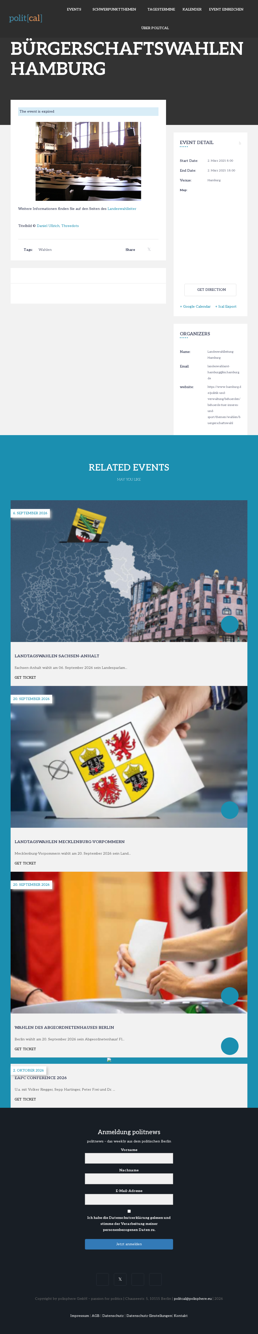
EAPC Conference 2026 (41, 1078)
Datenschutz (113, 1316)
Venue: (185, 180)
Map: (183, 190)
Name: (185, 352)
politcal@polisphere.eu (193, 1299)
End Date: (188, 170)
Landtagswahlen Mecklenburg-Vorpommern (70, 842)
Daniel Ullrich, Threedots (58, 226)
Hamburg (214, 180)
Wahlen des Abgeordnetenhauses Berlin (64, 1027)
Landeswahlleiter (122, 209)
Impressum (79, 1316)
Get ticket (25, 677)
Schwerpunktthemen (114, 9)
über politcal (155, 28)
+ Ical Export (226, 306)
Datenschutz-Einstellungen (149, 1316)
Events (74, 9)
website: (187, 387)
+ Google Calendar (195, 306)
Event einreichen (226, 9)
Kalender (192, 9)
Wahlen (45, 250)
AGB (96, 1316)
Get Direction (211, 290)
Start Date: (189, 161)
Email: (184, 366)
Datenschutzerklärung (129, 1218)
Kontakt (181, 1316)
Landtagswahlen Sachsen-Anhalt (57, 656)
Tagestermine (161, 9)
